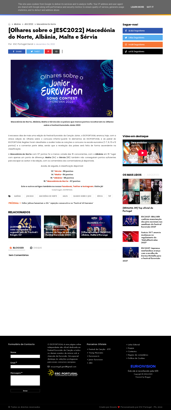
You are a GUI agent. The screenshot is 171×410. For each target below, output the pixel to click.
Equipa (131, 348)
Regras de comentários (138, 354)
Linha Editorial (134, 344)
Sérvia (58, 171)
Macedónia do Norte (46, 24)
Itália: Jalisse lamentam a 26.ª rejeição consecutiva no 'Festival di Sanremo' (57, 203)
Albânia (17, 24)
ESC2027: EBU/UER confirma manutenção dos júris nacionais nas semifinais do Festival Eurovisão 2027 (151, 221)
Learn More (137, 7)
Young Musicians (96, 352)
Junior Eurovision (96, 359)
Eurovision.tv (94, 356)
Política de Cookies (136, 358)
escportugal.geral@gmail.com (63, 366)
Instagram (88, 186)
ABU (90, 362)
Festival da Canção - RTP (100, 349)
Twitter (76, 186)
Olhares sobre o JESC (82, 196)
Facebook (67, 186)
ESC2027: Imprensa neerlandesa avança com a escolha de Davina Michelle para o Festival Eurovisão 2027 (142, 254)
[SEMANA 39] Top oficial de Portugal (138, 209)
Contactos (132, 351)
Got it (150, 7)
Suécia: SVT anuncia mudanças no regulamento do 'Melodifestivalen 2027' (151, 237)
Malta (58, 174)
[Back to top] (164, 403)
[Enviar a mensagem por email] (56, 51)
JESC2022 (28, 24)
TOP (109, 196)
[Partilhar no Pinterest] (48, 51)
